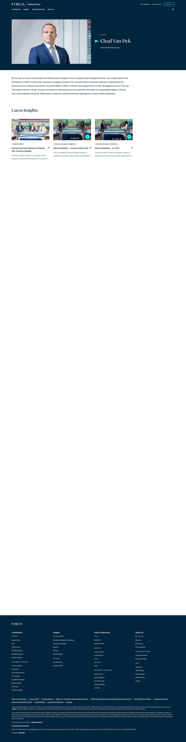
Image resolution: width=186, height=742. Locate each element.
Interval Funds (16, 647)
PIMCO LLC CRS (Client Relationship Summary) (72, 699)
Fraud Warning (40, 702)
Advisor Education (99, 684)
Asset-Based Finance (18, 672)
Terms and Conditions (19, 699)
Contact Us (138, 667)
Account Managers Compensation (20, 726)
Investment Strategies (59, 643)
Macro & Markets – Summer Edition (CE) (70, 148)
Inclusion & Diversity (141, 655)
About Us (138, 640)
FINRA (14, 709)
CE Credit (97, 688)
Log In (168, 4)
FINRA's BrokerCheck (36, 722)
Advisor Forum (98, 674)
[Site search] (173, 10)
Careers (137, 681)
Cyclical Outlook (57, 666)
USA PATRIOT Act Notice (142, 699)
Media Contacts (140, 677)
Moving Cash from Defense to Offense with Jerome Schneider (28, 149)
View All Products (17, 657)
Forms (96, 659)
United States (146, 4)
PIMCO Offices (139, 670)
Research (56, 647)
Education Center (99, 681)
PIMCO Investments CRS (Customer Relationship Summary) (111, 699)
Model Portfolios (17, 683)
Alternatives (15, 669)
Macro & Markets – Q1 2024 (107, 148)
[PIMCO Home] (26, 4)
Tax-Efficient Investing (18, 679)
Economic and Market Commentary (63, 640)
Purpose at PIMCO (141, 659)
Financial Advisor (156, 4)
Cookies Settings (47, 699)
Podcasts (56, 650)
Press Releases (139, 674)
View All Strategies (17, 690)
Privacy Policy (34, 699)
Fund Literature (98, 655)
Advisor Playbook (99, 677)
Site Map (69, 702)
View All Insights (58, 654)
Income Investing (17, 666)
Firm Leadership (140, 647)
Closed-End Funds (17, 650)
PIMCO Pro (97, 640)
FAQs (95, 666)
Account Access (99, 652)
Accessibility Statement (55, 702)
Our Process (139, 643)
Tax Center (97, 662)
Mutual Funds (16, 640)
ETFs (13, 643)
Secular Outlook (57, 662)
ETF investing (16, 676)
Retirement (15, 686)
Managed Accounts (17, 654)
